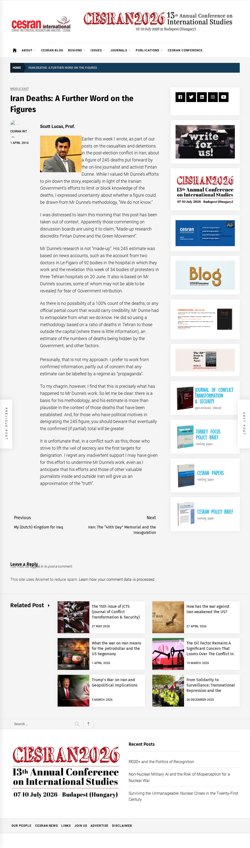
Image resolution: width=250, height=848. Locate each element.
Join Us (80, 825)
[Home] (14, 50)
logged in (36, 566)
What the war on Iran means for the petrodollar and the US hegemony (116, 648)
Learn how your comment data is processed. (117, 579)
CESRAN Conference (185, 50)
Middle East (19, 89)
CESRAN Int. (18, 131)
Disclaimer (122, 825)
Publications (147, 50)
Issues (96, 50)
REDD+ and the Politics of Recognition (161, 761)
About (27, 50)
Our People (21, 825)
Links (66, 825)
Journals (118, 50)
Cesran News (46, 825)
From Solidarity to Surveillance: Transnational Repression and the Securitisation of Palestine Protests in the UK (211, 690)
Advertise (99, 825)
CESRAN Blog (52, 50)
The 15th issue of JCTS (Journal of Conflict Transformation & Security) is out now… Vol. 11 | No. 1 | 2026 (116, 617)
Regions (75, 50)
